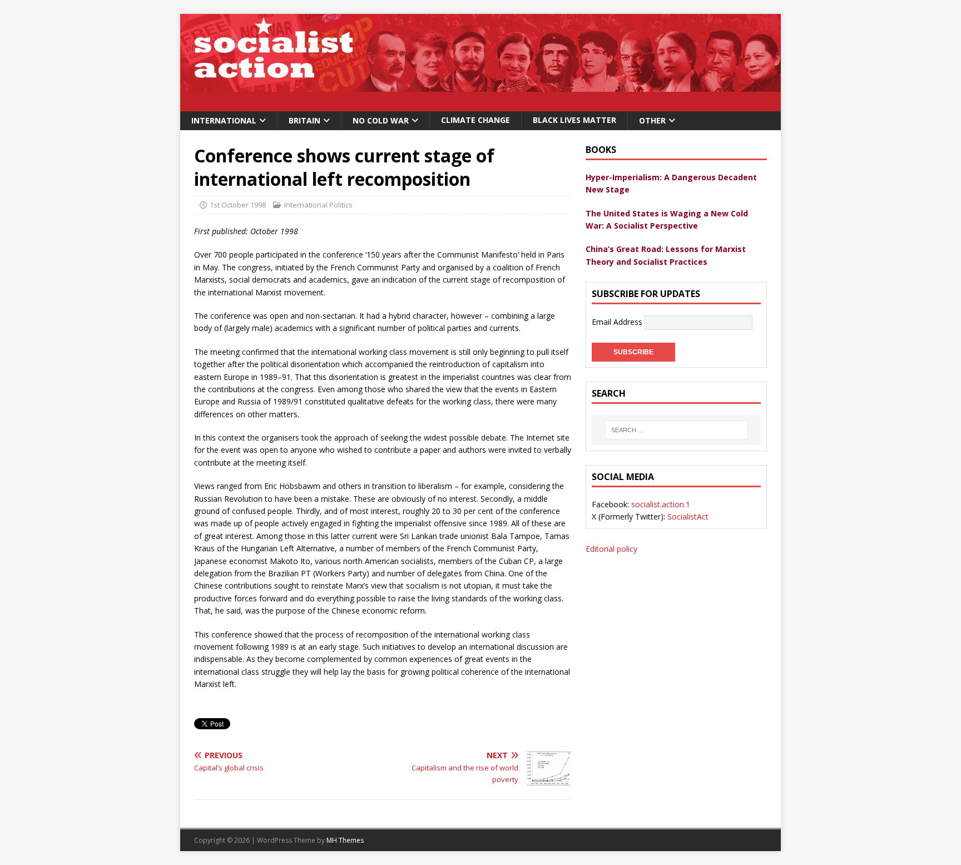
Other (652, 120)
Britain (304, 120)
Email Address (618, 322)
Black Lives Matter (574, 120)
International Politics (318, 205)
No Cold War (381, 120)
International (223, 120)
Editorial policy (611, 548)
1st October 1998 (238, 205)
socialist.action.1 (660, 504)
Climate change (475, 120)
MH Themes (345, 840)
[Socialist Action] (480, 105)
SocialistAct (688, 516)
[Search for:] (676, 430)
